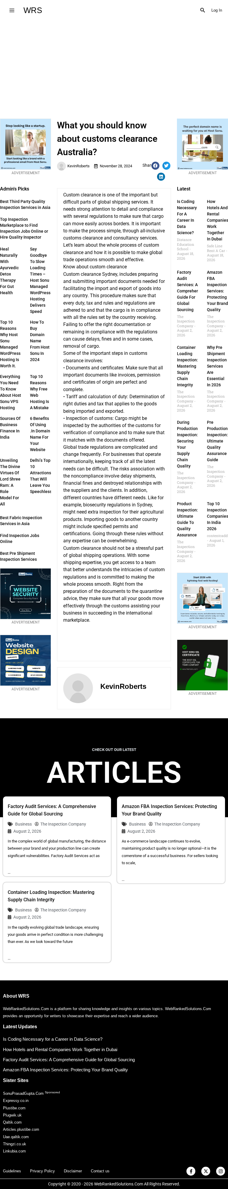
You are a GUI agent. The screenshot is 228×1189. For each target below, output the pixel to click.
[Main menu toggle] (12, 10)
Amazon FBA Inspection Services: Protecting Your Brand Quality (217, 291)
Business (23, 824)
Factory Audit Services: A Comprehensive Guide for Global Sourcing (192, 291)
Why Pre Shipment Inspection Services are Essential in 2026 (217, 366)
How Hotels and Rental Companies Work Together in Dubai (60, 1049)
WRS (32, 10)
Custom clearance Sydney (90, 274)
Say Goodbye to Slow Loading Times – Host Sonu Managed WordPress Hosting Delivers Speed (40, 280)
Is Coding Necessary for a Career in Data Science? (52, 1039)
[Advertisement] (114, 65)
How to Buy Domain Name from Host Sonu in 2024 (40, 341)
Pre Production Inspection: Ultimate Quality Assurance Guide (217, 441)
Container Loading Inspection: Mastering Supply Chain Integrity (187, 366)
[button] (202, 10)
